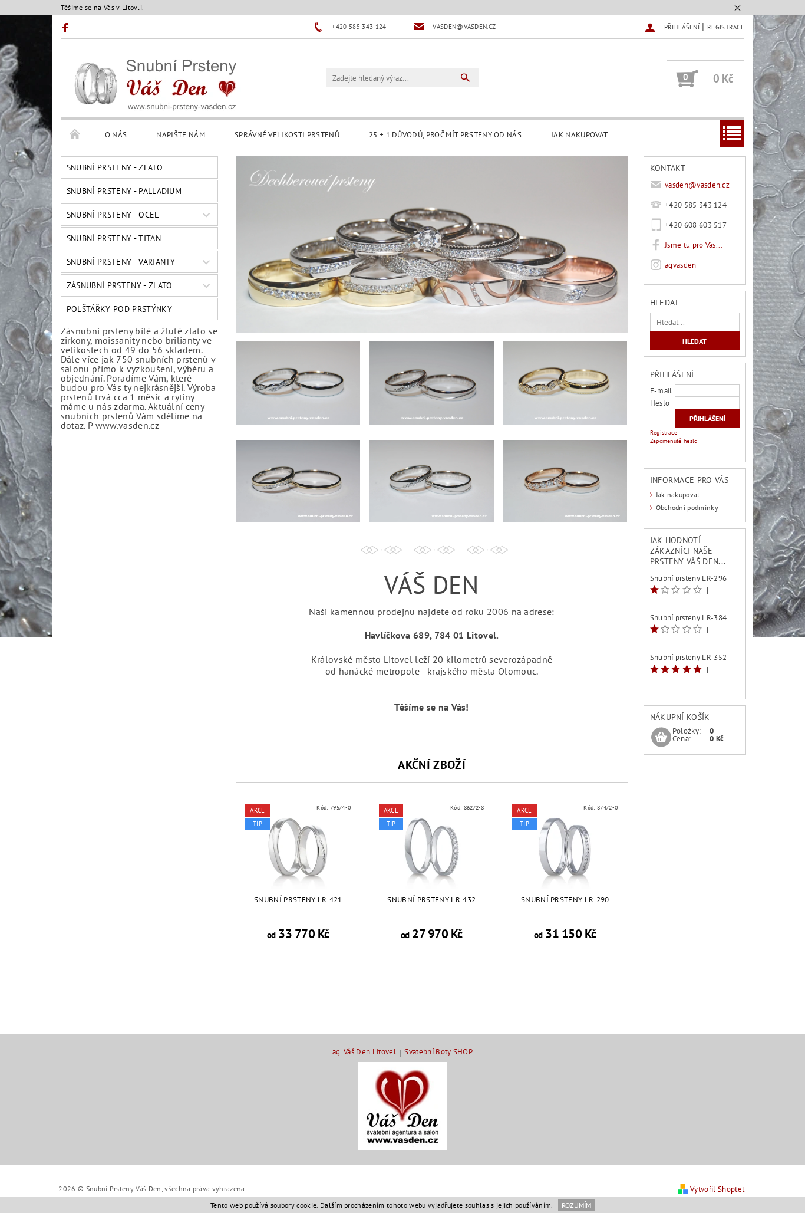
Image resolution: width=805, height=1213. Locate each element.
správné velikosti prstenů (287, 135)
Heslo (660, 403)
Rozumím (576, 1205)
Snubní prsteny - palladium (124, 191)
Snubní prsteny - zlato (115, 167)
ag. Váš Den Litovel (364, 1052)
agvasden (681, 265)
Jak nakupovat (579, 135)
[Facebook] (67, 27)
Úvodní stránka (75, 135)
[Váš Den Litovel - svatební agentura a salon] (402, 1106)
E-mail (661, 391)
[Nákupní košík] (661, 737)
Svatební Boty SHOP (438, 1052)
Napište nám (180, 135)
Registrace (725, 27)
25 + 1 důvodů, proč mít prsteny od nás (445, 135)
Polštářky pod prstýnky (119, 309)
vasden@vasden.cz (697, 185)
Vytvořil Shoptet (717, 1189)
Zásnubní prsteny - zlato (120, 285)
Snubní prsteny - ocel (113, 214)
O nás (116, 135)
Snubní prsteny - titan (114, 238)
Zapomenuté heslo (674, 441)
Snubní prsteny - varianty (121, 262)
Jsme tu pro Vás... (694, 245)
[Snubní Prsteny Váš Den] (155, 83)
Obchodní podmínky (687, 507)
